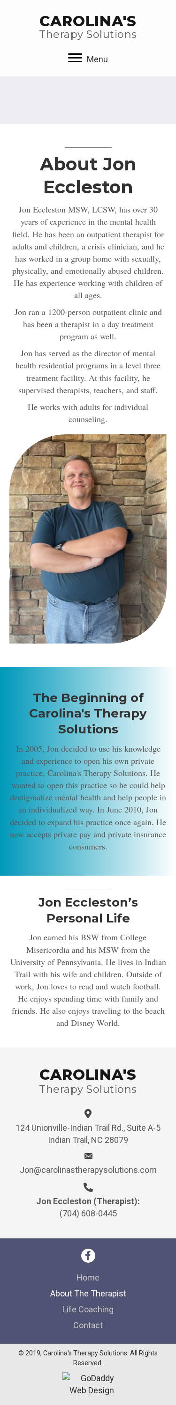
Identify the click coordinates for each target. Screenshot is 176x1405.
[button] (88, 1256)
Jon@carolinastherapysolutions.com (88, 1170)
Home (88, 1277)
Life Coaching (88, 1309)
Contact (88, 1325)
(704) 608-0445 (88, 1213)
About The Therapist (88, 1293)
